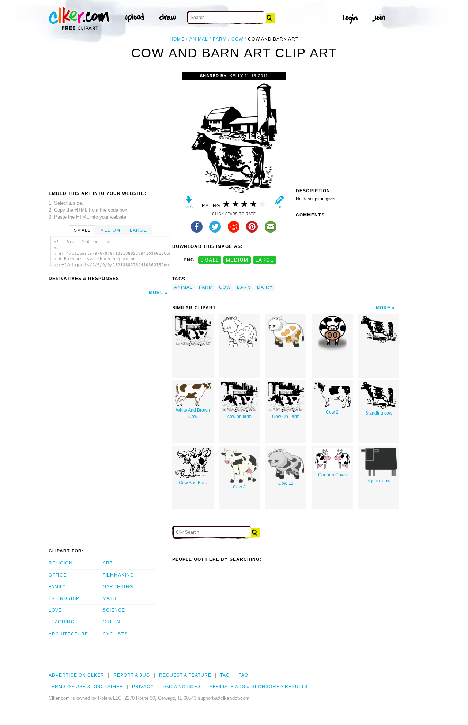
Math (109, 598)
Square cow (378, 480)
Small (82, 230)
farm (219, 39)
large (264, 260)
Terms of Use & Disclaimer (86, 686)
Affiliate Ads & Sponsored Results (259, 686)
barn (244, 287)
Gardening (118, 586)
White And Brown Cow (193, 413)
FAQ (243, 675)
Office (58, 575)
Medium (110, 230)
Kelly (236, 75)
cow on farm (239, 416)
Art (108, 563)
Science (114, 610)
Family (57, 586)
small (209, 260)
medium (237, 260)
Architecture (68, 634)
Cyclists (115, 634)
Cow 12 (286, 483)
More (156, 292)
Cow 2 (332, 412)
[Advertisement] (110, 127)
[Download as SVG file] (189, 204)
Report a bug (131, 675)
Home (177, 39)
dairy (264, 287)
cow (237, 39)
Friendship (64, 598)
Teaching (62, 621)
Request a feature (185, 675)
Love (55, 610)
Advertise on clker (76, 675)
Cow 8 (239, 487)
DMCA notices (182, 686)
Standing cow (378, 413)
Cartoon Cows (332, 474)
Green (111, 621)
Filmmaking (118, 575)
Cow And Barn (193, 482)
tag (225, 675)
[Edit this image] (279, 204)
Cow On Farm (285, 416)
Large (138, 230)
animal (198, 39)
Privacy (143, 686)
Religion (61, 563)
